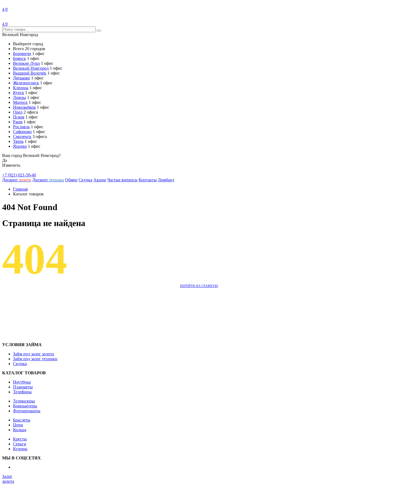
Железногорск (26, 83)
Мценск (20, 102)
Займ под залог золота (33, 354)
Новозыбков (24, 107)
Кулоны (20, 448)
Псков (18, 117)
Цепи (18, 425)
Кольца (19, 429)
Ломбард (166, 180)
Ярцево (20, 146)
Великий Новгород (31, 68)
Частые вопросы (122, 180)
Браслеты (21, 420)
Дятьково (21, 78)
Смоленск (22, 136)
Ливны (19, 97)
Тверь (18, 141)
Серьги (19, 444)
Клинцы (20, 87)
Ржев (17, 122)
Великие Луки (26, 63)
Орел (17, 112)
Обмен (71, 180)
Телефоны (22, 392)
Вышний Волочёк (29, 73)
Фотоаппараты (26, 410)
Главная (20, 189)
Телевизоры (24, 401)
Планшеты (23, 387)
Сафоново (22, 131)
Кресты (20, 439)
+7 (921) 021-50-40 (19, 175)
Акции (99, 180)
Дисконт (16, 180)
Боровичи (22, 53)
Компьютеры (25, 406)
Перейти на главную (199, 286)
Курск (18, 92)
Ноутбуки (22, 382)
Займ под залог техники (35, 358)
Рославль (21, 126)
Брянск (19, 58)
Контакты (148, 180)
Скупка (85, 180)
